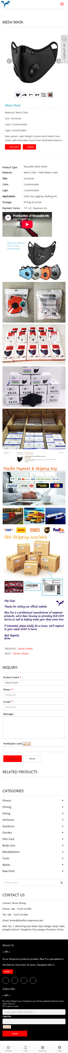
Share (8, 1050)
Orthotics (8, 820)
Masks (6, 865)
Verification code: (12, 743)
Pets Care (8, 839)
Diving (6, 813)
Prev (9, 61)
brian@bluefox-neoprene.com (26, 920)
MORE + (7, 971)
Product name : (13, 677)
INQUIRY (14, 146)
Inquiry (43, 1050)
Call (25, 1050)
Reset (32, 758)
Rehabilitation (11, 852)
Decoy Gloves (25, 648)
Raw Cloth (8, 871)
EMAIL (30, 146)
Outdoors (8, 826)
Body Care (8, 845)
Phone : (8, 689)
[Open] (64, 49)
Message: (8, 714)
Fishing (6, 807)
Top (59, 1050)
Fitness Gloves (21, 653)
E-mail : (8, 701)
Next (58, 61)
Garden (7, 832)
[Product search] (61, 883)
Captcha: (6, 1016)
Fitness (6, 800)
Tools (5, 858)
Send (12, 758)
